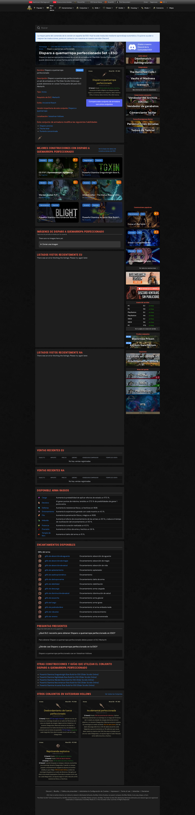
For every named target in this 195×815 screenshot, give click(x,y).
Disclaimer (145, 791)
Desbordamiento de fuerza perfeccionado (58, 712)
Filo (43, 515)
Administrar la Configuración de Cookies (94, 791)
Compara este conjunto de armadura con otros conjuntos (104, 102)
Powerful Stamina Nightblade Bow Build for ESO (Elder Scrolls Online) (68, 677)
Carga (44, 497)
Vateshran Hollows (56, 116)
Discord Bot (81, 2)
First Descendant (124, 2)
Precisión (45, 529)
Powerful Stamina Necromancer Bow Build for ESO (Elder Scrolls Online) (69, 682)
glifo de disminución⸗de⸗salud (57, 593)
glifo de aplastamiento (54, 570)
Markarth (56, 97)
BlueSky (56, 791)
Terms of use (125, 791)
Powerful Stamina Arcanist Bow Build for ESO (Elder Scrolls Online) (67, 685)
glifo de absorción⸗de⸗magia (56, 561)
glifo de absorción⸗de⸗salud (56, 565)
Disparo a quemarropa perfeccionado (104, 81)
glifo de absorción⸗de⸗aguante (57, 556)
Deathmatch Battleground (39, 2)
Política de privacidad (69, 791)
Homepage (43, 47)
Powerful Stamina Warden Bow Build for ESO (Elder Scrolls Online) (67, 680)
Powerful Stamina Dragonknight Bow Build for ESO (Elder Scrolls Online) (69, 674)
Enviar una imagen (50, 244)
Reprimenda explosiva (57, 751)
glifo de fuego (50, 602)
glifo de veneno (51, 616)
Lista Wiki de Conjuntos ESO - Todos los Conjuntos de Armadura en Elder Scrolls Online (82, 47)
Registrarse (153, 2)
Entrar (146, 2)
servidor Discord (102, 38)
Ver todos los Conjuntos (113, 694)
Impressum (115, 791)
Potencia (45, 525)
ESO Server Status (96, 2)
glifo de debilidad (52, 584)
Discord (49, 791)
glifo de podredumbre (54, 607)
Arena (41, 49)
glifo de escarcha (52, 598)
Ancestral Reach (49, 103)
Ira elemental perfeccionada (101, 710)
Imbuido (45, 520)
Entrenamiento (48, 511)
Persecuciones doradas (62, 2)
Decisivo (45, 503)
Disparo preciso (46, 126)
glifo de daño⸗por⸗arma (54, 579)
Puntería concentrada (49, 131)
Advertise (135, 791)
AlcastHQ (111, 2)
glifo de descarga (52, 588)
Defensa (45, 508)
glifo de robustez (52, 612)
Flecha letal (44, 128)
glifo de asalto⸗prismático (55, 575)
